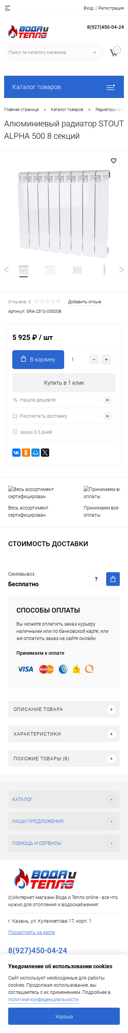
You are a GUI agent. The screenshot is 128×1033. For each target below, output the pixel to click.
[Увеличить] (64, 214)
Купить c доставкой (113, 579)
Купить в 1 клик (64, 383)
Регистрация (111, 8)
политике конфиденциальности (43, 999)
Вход (88, 8)
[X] (45, 452)
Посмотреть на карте (31, 932)
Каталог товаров (36, 86)
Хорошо (64, 1016)
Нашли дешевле (38, 400)
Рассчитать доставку (43, 416)
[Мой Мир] (35, 452)
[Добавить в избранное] (114, 161)
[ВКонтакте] (16, 452)
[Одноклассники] (26, 452)
